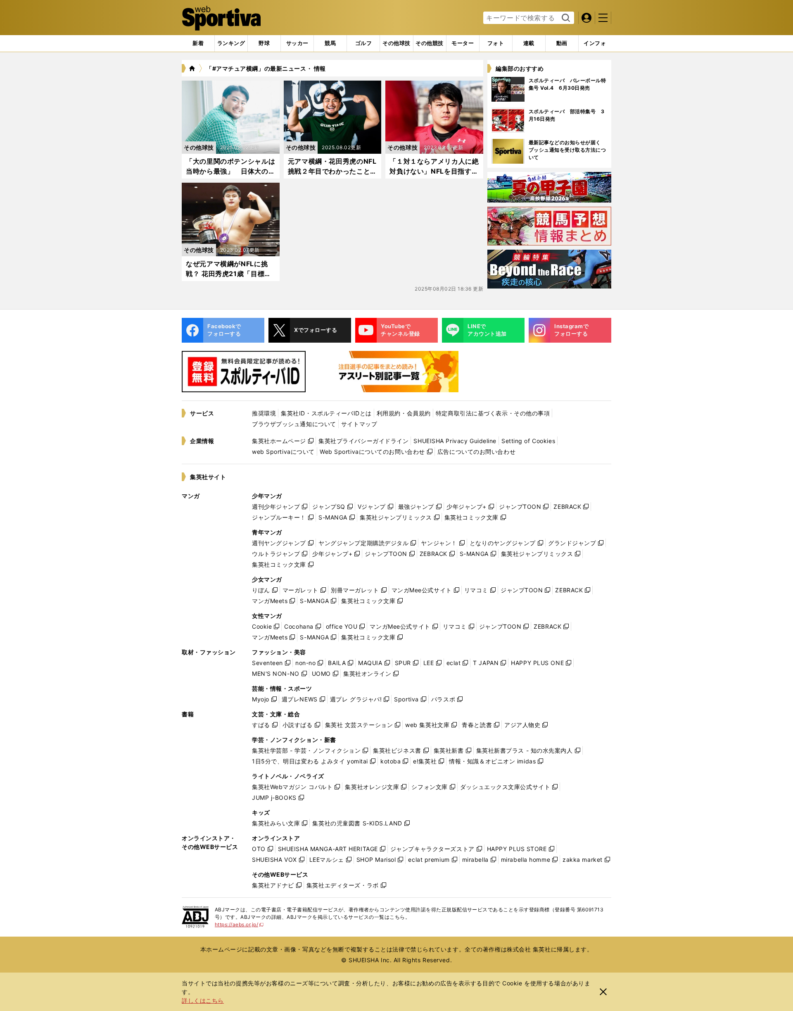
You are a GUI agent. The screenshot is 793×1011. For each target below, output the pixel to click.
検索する (565, 18)
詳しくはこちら (203, 1000)
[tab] (264, 43)
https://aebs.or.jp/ (239, 924)
